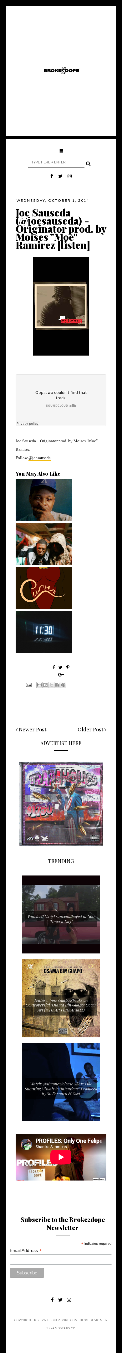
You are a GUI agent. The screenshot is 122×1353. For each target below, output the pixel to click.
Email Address (26, 1251)
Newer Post (32, 729)
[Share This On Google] (61, 674)
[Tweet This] (61, 667)
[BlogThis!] (45, 685)
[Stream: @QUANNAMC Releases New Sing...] (44, 607)
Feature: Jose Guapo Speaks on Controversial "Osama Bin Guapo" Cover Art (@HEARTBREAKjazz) (61, 1004)
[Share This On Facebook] (54, 667)
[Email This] (39, 685)
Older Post (91, 729)
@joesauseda (39, 457)
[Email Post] (28, 684)
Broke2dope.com (62, 1320)
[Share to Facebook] (57, 685)
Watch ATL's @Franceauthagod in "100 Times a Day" (61, 919)
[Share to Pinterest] (63, 685)
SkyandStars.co (61, 1328)
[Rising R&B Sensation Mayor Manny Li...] (44, 651)
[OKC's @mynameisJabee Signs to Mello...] (44, 519)
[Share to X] (51, 685)
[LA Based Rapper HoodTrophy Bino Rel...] (44, 563)
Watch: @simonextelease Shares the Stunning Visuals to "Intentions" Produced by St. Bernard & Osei (61, 1088)
